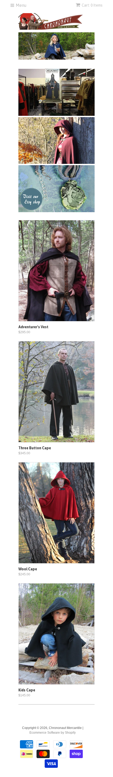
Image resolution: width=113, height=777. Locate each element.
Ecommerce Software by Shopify (52, 732)
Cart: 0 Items (92, 5)
